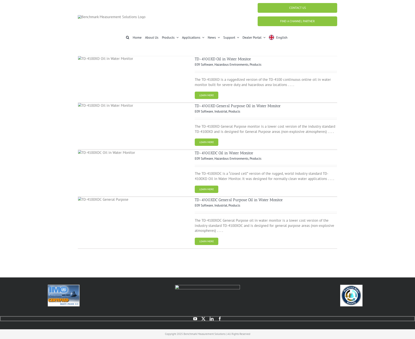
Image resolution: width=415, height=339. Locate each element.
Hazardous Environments (231, 64)
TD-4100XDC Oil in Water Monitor (224, 153)
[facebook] (220, 319)
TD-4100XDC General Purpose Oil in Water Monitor (239, 199)
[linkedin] (212, 319)
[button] (127, 37)
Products (255, 64)
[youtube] (195, 319)
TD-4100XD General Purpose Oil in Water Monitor (238, 105)
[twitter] (203, 319)
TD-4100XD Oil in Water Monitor (223, 59)
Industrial (220, 111)
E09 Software (204, 64)
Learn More (206, 95)
